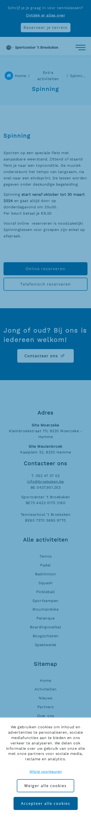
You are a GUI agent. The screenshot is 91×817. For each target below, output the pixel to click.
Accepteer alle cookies (45, 803)
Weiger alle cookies (45, 785)
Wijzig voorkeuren (45, 771)
